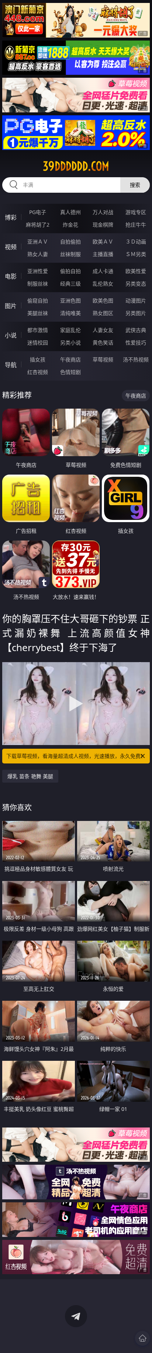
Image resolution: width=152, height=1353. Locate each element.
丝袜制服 (70, 254)
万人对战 (103, 212)
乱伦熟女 (103, 283)
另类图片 (135, 313)
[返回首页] (142, 1338)
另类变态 (135, 283)
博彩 (11, 217)
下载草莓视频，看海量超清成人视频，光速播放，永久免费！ (76, 755)
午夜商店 (70, 359)
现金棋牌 (103, 224)
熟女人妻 (37, 254)
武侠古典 (135, 329)
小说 (11, 335)
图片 (11, 306)
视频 (11, 247)
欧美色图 (103, 300)
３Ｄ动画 (135, 241)
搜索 (135, 184)
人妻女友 (103, 329)
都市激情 (37, 329)
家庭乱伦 (70, 329)
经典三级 (70, 283)
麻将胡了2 (37, 224)
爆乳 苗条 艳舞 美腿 (30, 776)
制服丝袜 (37, 283)
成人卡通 (103, 271)
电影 (11, 276)
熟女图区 (103, 313)
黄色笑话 (103, 342)
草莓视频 (103, 359)
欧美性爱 (135, 271)
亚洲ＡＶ (37, 241)
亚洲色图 (70, 300)
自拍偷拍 (70, 241)
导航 (11, 365)
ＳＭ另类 (135, 254)
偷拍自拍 (70, 271)
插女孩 (37, 359)
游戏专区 (135, 212)
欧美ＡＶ (103, 241)
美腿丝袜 (37, 313)
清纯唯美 (70, 313)
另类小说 (70, 342)
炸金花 (70, 224)
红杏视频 (37, 371)
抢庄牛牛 (135, 224)
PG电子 (37, 212)
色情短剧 (70, 371)
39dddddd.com (76, 166)
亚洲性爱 (37, 271)
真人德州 (70, 212)
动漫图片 (135, 300)
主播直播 (103, 254)
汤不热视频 (136, 359)
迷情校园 (37, 342)
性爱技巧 (135, 342)
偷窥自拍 (37, 300)
